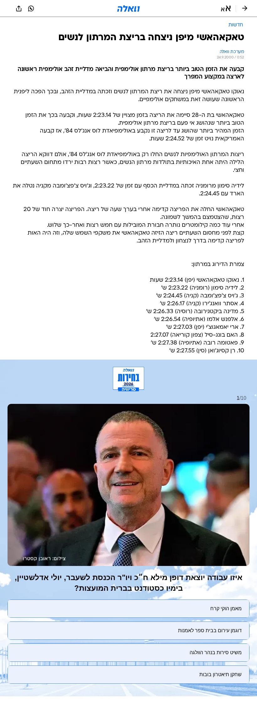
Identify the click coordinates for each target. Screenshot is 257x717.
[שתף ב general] (18, 8)
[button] (226, 8)
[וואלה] (128, 8)
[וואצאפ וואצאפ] (31, 8)
